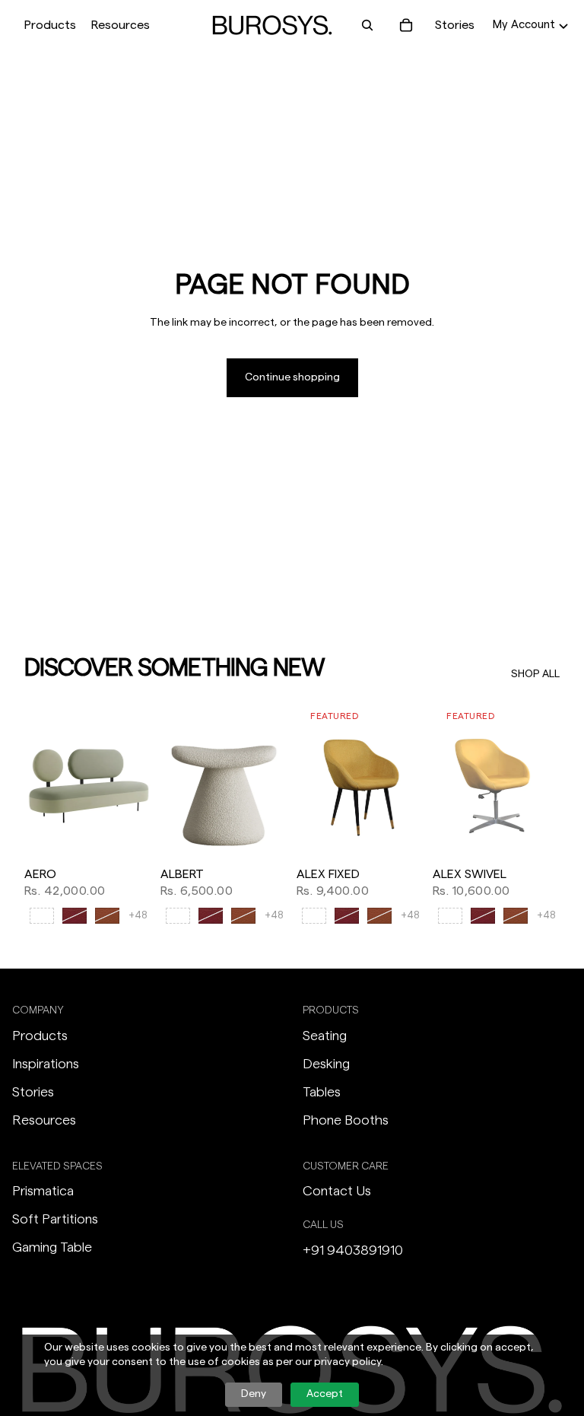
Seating (325, 1035)
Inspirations (45, 1064)
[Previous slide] (41, 780)
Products (40, 1035)
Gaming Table (52, 1247)
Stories (454, 25)
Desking (326, 1064)
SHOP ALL (535, 674)
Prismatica (43, 1191)
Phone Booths (346, 1120)
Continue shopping (292, 377)
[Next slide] (134, 780)
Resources (44, 1120)
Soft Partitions (55, 1219)
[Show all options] (138, 916)
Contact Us (337, 1191)
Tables (322, 1092)
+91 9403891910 (353, 1250)
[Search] (367, 25)
